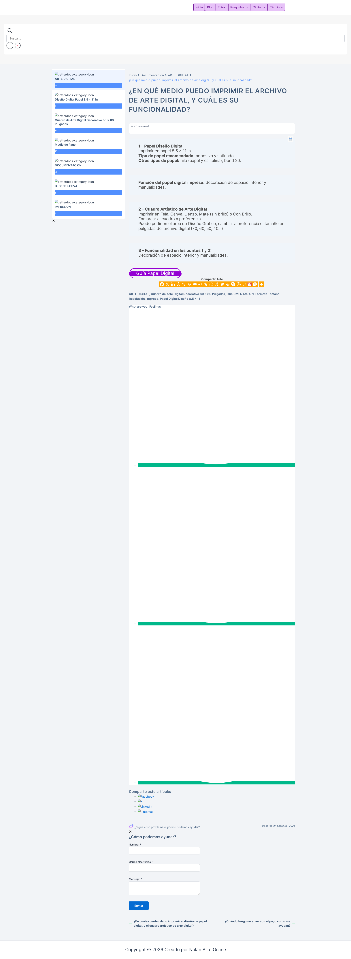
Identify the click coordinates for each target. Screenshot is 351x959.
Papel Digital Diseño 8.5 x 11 (180, 298)
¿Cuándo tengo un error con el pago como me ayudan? (257, 923)
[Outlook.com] (255, 284)
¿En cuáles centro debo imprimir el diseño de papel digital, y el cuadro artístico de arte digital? (170, 923)
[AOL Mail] (200, 284)
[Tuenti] (217, 284)
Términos (276, 7)
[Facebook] (162, 284)
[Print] (189, 284)
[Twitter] (222, 284)
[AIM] (178, 284)
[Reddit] (228, 284)
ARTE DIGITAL (178, 75)
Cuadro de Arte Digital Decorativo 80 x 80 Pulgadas (188, 294)
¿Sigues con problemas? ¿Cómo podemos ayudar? (167, 827)
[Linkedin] (173, 284)
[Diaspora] (206, 284)
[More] (261, 284)
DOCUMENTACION (240, 294)
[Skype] (233, 284)
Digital (257, 7)
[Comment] (244, 284)
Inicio (199, 7)
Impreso (152, 298)
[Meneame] (211, 284)
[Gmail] (249, 284)
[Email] (195, 284)
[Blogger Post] (238, 284)
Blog (210, 7)
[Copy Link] (184, 284)
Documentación (152, 75)
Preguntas (237, 7)
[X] (167, 284)
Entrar (222, 7)
